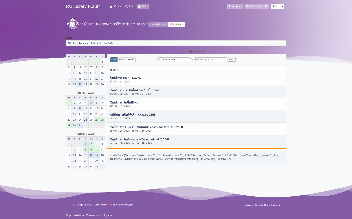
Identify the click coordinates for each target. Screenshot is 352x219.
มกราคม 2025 (85, 133)
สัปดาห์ (131, 59)
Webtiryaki (128, 205)
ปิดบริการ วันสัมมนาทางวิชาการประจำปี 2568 (140, 139)
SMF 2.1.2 (76, 205)
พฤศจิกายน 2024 (86, 51)
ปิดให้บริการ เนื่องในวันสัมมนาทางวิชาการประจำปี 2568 (146, 127)
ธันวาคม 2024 (85, 92)
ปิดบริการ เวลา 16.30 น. (125, 78)
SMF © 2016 (88, 205)
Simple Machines (102, 205)
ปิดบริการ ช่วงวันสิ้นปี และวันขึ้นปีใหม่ (134, 90)
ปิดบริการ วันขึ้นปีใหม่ (124, 102)
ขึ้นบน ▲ (276, 204)
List (114, 59)
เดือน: (121, 59)
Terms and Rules (262, 204)
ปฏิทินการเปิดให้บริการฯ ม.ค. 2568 (132, 115)
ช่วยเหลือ (249, 204)
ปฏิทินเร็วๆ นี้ (196, 51)
